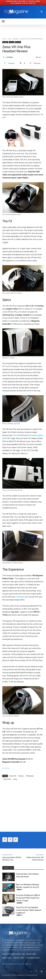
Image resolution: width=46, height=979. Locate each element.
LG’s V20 (16, 435)
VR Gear (21, 776)
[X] (10, 839)
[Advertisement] (23, 804)
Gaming (11, 42)
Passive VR (12, 776)
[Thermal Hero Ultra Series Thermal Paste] (8, 877)
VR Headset (29, 776)
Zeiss (15, 779)
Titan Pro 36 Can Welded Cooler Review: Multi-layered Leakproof (28, 910)
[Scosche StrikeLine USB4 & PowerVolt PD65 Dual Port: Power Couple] (8, 898)
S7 (6, 438)
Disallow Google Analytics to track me (16, 964)
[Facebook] (4, 839)
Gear (9, 39)
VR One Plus (7, 779)
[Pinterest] (15, 839)
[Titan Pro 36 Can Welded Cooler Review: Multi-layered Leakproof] (8, 910)
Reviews (18, 42)
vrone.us (6, 768)
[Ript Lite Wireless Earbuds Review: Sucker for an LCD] (8, 887)
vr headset (20, 597)
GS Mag (9, 57)
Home (4, 39)
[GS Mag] (3, 57)
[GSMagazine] (15, 11)
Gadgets (16, 39)
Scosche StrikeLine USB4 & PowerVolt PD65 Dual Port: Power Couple (28, 898)
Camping (5, 915)
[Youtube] (42, 971)
